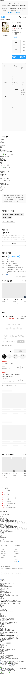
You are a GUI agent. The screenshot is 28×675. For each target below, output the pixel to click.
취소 (1, 535)
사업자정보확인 (20, 568)
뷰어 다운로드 (4, 553)
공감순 (9, 356)
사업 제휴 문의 (17, 553)
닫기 (3, 644)
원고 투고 (16, 551)
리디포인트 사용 (4, 620)
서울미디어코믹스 (16, 32)
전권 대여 (15, 57)
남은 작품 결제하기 (4, 595)
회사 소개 (16, 559)
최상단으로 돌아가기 (8, 541)
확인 (1, 604)
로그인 (24, 17)
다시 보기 (8, 657)
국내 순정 (19, 22)
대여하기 (2, 139)
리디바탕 (3, 557)
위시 (1, 146)
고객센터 (5, 545)
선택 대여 (2, 149)
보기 (1, 644)
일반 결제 (9, 623)
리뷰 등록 (21, 341)
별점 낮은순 (22, 356)
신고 (10, 368)
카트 (1, 147)
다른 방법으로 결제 (4, 588)
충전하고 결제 (3, 623)
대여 (1, 163)
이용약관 (2, 568)
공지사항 (18, 545)
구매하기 (6, 650)
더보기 (24, 281)
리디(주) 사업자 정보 (5, 566)
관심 (15, 37)
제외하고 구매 (3, 537)
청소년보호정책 (14, 568)
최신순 (4, 356)
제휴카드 (3, 551)
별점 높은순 (15, 356)
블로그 (7, 274)
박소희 (13, 30)
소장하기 (2, 141)
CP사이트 (3, 555)
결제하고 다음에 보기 (13, 622)
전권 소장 (23, 57)
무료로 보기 (2, 612)
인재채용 (16, 561)
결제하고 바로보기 (4, 622)
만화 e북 (13, 22)
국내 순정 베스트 (6, 488)
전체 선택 (2, 142)
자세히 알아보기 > (13, 201)
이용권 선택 (2, 610)
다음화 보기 (2, 657)
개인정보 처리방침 (8, 568)
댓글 (18, 367)
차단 (12, 368)
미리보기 (5, 35)
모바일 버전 (2, 673)
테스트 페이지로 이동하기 (14, 12)
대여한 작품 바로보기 (14, 595)
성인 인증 (2, 532)
